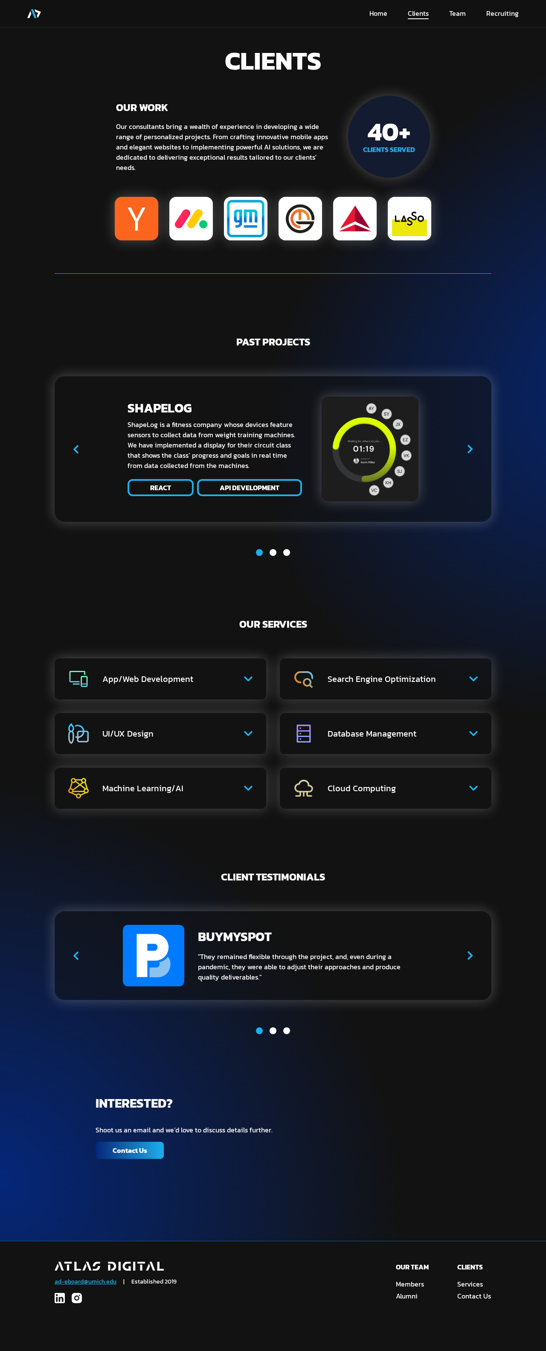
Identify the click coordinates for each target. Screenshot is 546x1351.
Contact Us (130, 1150)
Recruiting (502, 13)
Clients (418, 13)
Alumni (407, 1296)
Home (378, 13)
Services (470, 1284)
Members (410, 1284)
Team (457, 13)
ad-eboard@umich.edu (85, 1281)
